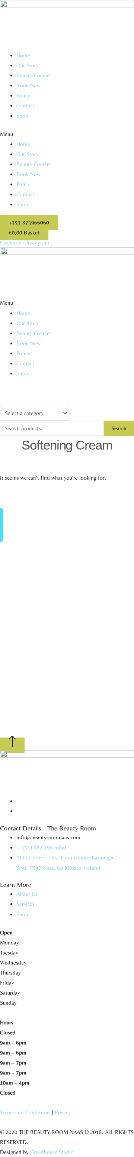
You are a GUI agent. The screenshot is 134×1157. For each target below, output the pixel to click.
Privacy (63, 1112)
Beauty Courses (34, 75)
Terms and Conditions (25, 1112)
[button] (67, 134)
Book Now (28, 85)
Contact (25, 105)
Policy (23, 95)
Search (119, 428)
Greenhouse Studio (52, 1152)
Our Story (27, 65)
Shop (22, 116)
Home (23, 55)
